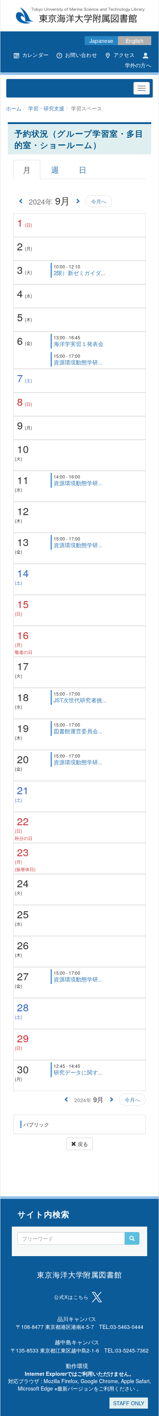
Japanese (101, 40)
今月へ (98, 201)
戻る (82, 1144)
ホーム (13, 108)
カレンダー (35, 54)
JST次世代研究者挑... (80, 700)
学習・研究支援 (46, 108)
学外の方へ (138, 65)
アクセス (124, 54)
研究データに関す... (78, 1072)
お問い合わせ (81, 54)
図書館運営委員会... (78, 731)
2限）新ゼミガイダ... (79, 273)
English (134, 40)
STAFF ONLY (128, 1403)
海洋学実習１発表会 (79, 343)
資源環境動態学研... (78, 362)
